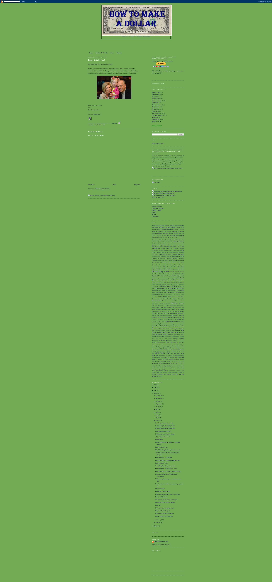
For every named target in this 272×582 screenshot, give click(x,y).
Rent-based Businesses (162, 345)
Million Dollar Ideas (173, 321)
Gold (153, 288)
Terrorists (171, 359)
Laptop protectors (157, 115)
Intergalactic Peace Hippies (162, 305)
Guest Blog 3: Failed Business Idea (165, 466)
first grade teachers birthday (162, 278)
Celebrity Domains (163, 250)
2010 (155, 393)
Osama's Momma (157, 206)
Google (154, 212)
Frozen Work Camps (156, 284)
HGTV (175, 290)
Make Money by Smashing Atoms (165, 426)
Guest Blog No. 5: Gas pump (163, 457)
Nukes (162, 328)
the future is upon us (179, 361)
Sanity (162, 347)
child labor (181, 250)
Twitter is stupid (167, 368)
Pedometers (158, 336)
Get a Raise (179, 284)
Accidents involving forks (158, 225)
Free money (177, 280)
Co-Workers (155, 216)
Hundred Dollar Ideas (158, 301)
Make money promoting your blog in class (167, 494)
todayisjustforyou (168, 366)
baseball (154, 233)
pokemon (182, 336)
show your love (97, 114)
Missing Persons (160, 324)
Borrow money (156, 99)
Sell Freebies (155, 113)
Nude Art (158, 505)
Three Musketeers (177, 363)
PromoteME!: (156, 111)
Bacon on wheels (178, 231)
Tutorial (159, 368)
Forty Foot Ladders (168, 280)
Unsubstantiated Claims (160, 370)
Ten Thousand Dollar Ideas (161, 359)
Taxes (175, 357)
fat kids (162, 276)
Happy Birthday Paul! (96, 60)
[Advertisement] (136, 45)
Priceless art (155, 109)
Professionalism (156, 340)
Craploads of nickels (172, 258)
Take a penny (156, 94)
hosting (167, 294)
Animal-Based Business (167, 229)
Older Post (137, 185)
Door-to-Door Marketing (172, 265)
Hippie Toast (155, 292)
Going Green (181, 286)
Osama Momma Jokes (175, 334)
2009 (155, 526)
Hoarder (178, 292)
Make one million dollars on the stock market (164, 317)
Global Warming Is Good (168, 286)
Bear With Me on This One (170, 233)
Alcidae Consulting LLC (162, 437)
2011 (155, 390)
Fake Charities (176, 274)
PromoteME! (159, 439)
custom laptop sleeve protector (169, 261)
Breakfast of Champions (159, 244)
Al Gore (154, 214)
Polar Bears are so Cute (159, 338)
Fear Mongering (168, 276)
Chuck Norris (181, 252)
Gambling (164, 284)
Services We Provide (101, 53)
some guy (155, 355)
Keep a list (181, 307)
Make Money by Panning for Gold (165, 428)
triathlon (154, 368)
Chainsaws (175, 250)
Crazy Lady (181, 258)
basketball (159, 233)
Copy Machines (175, 256)
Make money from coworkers (163, 315)
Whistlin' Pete (174, 374)
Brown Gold (181, 244)
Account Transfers (169, 225)
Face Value (155, 274)
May (157, 415)
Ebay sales (155, 96)
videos (153, 372)
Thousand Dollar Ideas (165, 364)
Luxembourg (177, 313)
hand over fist (162, 290)
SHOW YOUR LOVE (99, 124)
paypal (182, 334)
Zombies (160, 376)
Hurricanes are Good (170, 301)
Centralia (170, 250)
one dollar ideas (173, 332)
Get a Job (172, 284)
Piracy (177, 336)
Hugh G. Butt (170, 299)
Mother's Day (178, 324)
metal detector (155, 322)
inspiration (174, 303)
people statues (168, 336)
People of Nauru (156, 210)
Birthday (167, 240)
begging (153, 235)
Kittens (153, 309)
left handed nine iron (159, 311)
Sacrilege (158, 347)
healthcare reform (170, 290)
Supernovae (178, 355)
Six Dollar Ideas (175, 353)
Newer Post (91, 185)
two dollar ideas (179, 368)
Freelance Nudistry (168, 282)
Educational (181, 267)
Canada (163, 248)
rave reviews (181, 340)
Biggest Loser (156, 92)
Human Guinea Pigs (179, 299)
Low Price (165, 313)
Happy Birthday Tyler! (161, 463)
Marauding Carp (180, 317)
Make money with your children (164, 513)
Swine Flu (166, 357)
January (158, 522)
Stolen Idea (171, 355)
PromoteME (164, 341)
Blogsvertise (155, 119)
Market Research (164, 319)
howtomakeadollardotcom (160, 299)
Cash (167, 248)
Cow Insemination (161, 258)
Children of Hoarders (158, 208)
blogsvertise (176, 240)
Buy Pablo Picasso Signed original (165, 502)
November (159, 398)
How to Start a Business (164, 296)
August (158, 407)
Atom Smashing (167, 231)
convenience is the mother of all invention (161, 256)
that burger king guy (179, 359)
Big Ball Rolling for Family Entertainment (167, 450)
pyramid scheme (172, 340)
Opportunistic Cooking (160, 334)
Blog (170, 240)
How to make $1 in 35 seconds (164, 516)
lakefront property (167, 309)
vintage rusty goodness (161, 372)
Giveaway (157, 286)
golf (166, 288)
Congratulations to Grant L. (163, 431)
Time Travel (159, 366)
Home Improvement (157, 294)
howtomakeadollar (161, 541)
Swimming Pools (159, 357)
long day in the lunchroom (173, 311)
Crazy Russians (156, 260)
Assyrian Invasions (179, 229)
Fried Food (176, 282)
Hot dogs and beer (173, 294)
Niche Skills (163, 326)
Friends (182, 282)
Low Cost (160, 313)
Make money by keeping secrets (164, 508)
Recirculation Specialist (177, 342)
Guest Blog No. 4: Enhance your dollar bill (167, 460)
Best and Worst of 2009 (161, 235)
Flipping (175, 278)
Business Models (158, 246)
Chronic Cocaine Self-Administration (169, 252)
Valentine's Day (180, 370)
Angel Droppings (156, 229)
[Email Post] (119, 123)
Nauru (158, 326)
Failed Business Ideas (164, 274)
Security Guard (155, 349)
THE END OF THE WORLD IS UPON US (162, 361)
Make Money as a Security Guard (164, 434)
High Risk (181, 290)
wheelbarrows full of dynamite (164, 374)
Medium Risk (180, 319)
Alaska (176, 225)
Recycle (154, 121)
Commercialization (179, 254)
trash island (181, 366)
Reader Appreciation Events (161, 343)
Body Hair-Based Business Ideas (166, 242)
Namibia (154, 326)
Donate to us (155, 107)
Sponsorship (161, 355)
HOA (174, 292)
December (159, 395)
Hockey (182, 292)
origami (168, 334)
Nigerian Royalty (172, 326)
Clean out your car (162, 254)
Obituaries (167, 328)
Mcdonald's (173, 319)
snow (182, 353)
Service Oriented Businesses (176, 349)
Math (169, 319)
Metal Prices (162, 322)
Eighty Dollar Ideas (157, 269)
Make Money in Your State (177, 315)
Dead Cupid (155, 262)
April (157, 418)
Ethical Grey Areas (160, 271)
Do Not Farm (168, 262)
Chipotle (154, 252)
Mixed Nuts (167, 324)
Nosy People (158, 328)
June (157, 412)
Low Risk (171, 313)
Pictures (174, 336)
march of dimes (155, 319)
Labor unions (159, 309)
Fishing (171, 278)
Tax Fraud (171, 357)
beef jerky (181, 233)
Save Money (167, 347)
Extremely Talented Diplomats (177, 271)
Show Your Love (157, 105)
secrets (182, 347)
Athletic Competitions (157, 231)
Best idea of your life (163, 237)
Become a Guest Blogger (162, 511)
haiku (157, 290)
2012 (155, 387)
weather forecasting (172, 372)
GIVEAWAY (155, 103)
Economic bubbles (172, 267)
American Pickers (180, 227)
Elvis (164, 269)
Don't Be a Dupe (176, 262)
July (157, 409)
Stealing (167, 355)
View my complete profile (161, 544)
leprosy (165, 311)
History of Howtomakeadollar (165, 292)
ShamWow (168, 351)
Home (91, 53)
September (159, 404)
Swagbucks (155, 117)
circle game (154, 254)
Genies (168, 284)
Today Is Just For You (158, 144)
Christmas (158, 252)
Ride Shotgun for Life (173, 345)
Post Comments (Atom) (102, 189)
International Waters (175, 305)
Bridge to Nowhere (172, 244)
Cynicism (181, 261)
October (158, 401)
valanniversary (172, 370)
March (158, 420)
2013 (155, 385)
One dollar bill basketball (162, 491)
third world (155, 364)
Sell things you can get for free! (164, 423)
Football (161, 280)
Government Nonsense (174, 288)
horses (163, 294)
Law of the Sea (175, 309)
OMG (173, 330)
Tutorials (119, 53)
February (158, 520)
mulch (182, 324)
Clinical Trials (171, 254)
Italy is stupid (175, 307)
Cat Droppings (174, 248)
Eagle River (160, 267)
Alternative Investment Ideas (167, 227)
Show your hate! (160, 489)
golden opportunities (160, 288)
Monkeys (172, 324)
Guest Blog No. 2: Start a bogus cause (166, 468)
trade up (175, 366)
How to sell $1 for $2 (161, 497)
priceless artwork (178, 338)
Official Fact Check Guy (165, 330)
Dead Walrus (161, 262)
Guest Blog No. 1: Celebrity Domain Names (167, 471)
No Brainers (179, 326)
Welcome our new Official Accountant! (166, 500)
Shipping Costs (174, 351)
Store (111, 53)
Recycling (154, 345)
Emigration (168, 269)
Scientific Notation (175, 347)
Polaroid (170, 338)
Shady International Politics (158, 351)
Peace (153, 336)
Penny (162, 336)
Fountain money (156, 101)
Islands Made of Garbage (166, 307)
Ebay (164, 267)
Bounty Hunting (179, 242)
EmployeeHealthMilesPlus (178, 269)
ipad (158, 307)
